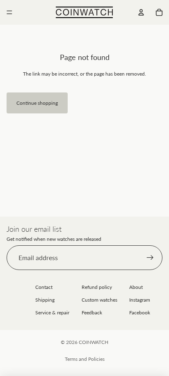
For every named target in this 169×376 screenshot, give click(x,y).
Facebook (139, 312)
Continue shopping (37, 103)
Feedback (92, 312)
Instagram (139, 300)
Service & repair (52, 312)
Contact (44, 287)
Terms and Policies (85, 359)
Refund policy (97, 287)
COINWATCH (93, 342)
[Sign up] (150, 257)
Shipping (45, 300)
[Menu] (9, 12)
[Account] (141, 12)
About (136, 287)
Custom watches (99, 300)
